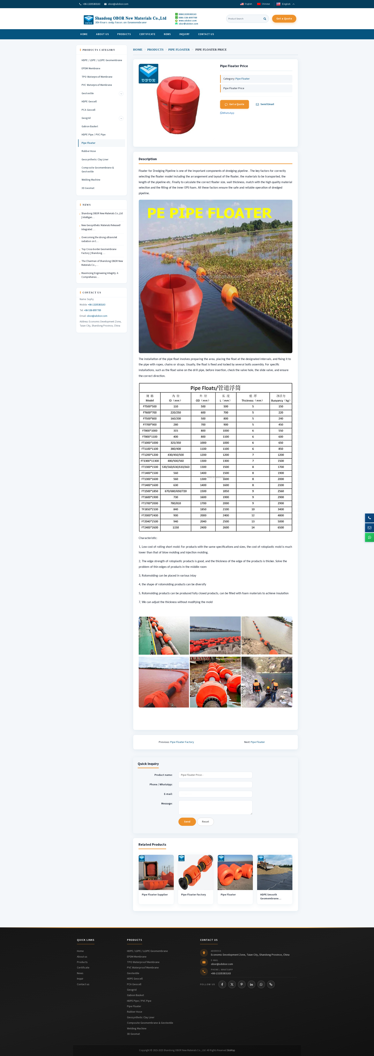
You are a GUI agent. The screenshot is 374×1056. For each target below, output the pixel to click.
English (248, 4)
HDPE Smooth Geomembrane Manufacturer (269, 899)
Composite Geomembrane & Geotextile (98, 169)
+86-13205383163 (91, 4)
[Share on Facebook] (222, 984)
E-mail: (168, 794)
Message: (167, 804)
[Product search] (265, 18)
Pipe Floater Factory (182, 742)
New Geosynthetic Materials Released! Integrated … (101, 227)
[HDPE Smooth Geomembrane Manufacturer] (274, 872)
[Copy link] (271, 984)
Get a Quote (284, 19)
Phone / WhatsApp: (161, 785)
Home (83, 34)
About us (102, 34)
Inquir (80, 979)
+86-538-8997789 (92, 310)
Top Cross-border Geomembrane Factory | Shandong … (98, 251)
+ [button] (121, 93)
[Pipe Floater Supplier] (156, 872)
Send (187, 822)
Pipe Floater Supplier (155, 895)
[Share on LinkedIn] (251, 984)
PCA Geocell (88, 110)
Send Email (267, 104)
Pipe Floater (179, 49)
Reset (205, 822)
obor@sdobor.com (118, 4)
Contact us (206, 34)
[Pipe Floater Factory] (195, 872)
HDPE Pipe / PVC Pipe (94, 134)
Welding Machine (91, 180)
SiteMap (231, 1050)
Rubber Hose (89, 151)
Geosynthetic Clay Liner (95, 159)
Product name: (163, 775)
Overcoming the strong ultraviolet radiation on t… (99, 239)
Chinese (265, 4)
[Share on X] (232, 984)
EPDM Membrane (91, 68)
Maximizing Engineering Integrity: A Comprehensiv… (99, 275)
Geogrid (86, 118)
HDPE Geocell (89, 101)
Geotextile (88, 93)
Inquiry (184, 34)
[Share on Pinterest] (242, 984)
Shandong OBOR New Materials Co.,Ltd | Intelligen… (102, 215)
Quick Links (85, 940)
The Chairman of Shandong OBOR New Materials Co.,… (102, 263)
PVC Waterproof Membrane (97, 85)
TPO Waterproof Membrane (97, 77)
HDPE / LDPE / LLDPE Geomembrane (102, 60)
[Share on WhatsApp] (261, 984)
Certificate (147, 34)
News (167, 34)
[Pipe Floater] (235, 872)
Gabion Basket (90, 126)
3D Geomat (88, 188)
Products (124, 34)
